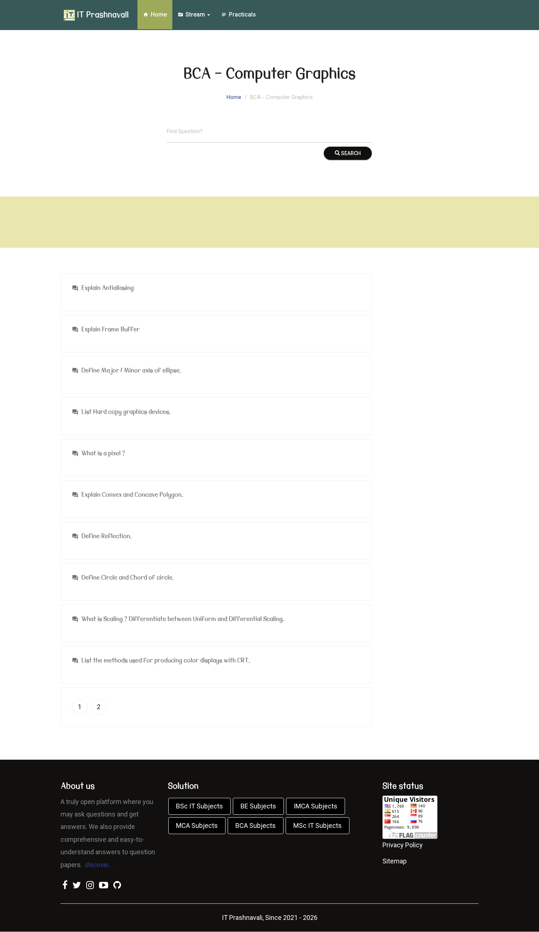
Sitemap (394, 861)
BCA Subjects (255, 825)
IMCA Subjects (315, 806)
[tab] (216, 294)
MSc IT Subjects (317, 825)
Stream (192, 14)
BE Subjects (258, 806)
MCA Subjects (197, 825)
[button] (216, 294)
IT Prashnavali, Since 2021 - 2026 (270, 917)
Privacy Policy (402, 845)
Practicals (238, 14)
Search (350, 153)
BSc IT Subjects (199, 806)
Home (155, 14)
